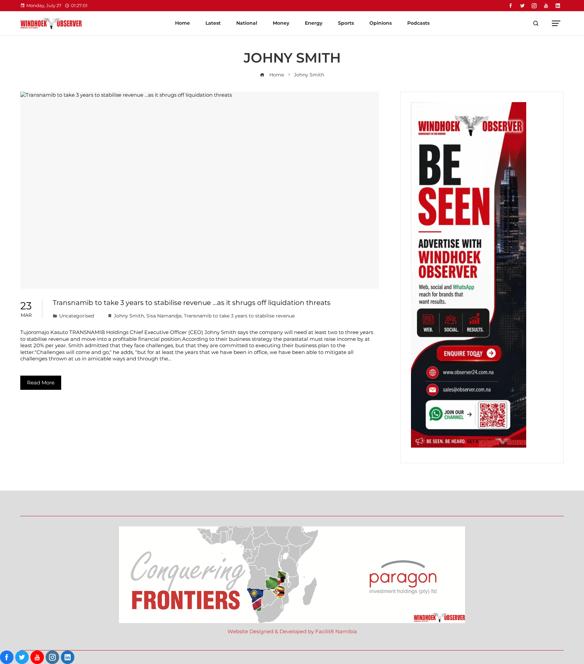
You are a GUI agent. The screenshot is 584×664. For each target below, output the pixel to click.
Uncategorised (76, 315)
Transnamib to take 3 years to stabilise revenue (239, 315)
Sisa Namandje (163, 315)
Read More (40, 382)
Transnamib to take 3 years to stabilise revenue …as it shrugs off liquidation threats (192, 303)
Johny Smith (129, 315)
